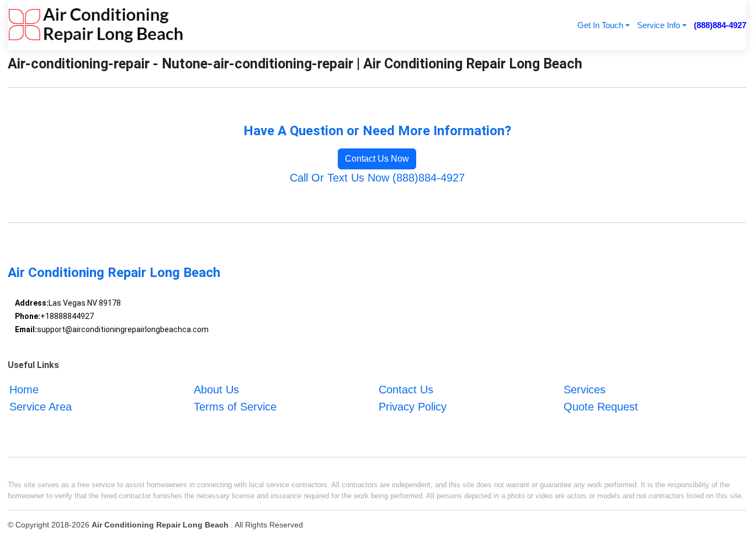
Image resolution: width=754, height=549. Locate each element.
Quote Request (601, 407)
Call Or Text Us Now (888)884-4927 (377, 178)
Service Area (40, 407)
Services (585, 389)
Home (24, 389)
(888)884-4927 (720, 25)
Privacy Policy (413, 407)
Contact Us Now (377, 158)
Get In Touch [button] (600, 25)
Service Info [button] (658, 25)
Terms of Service (235, 407)
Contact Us (406, 389)
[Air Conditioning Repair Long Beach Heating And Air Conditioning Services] (95, 25)
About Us (216, 389)
